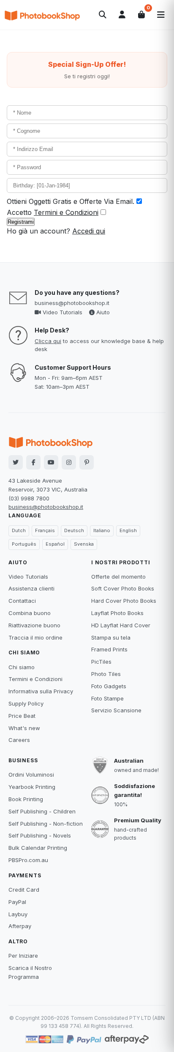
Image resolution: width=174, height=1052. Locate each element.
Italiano (101, 530)
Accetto (52, 212)
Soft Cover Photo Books (122, 588)
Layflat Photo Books (117, 613)
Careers (19, 739)
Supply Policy (26, 703)
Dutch (19, 530)
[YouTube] (51, 462)
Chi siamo (21, 667)
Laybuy (17, 914)
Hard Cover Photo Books (123, 600)
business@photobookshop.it (72, 302)
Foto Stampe (107, 698)
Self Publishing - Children (42, 811)
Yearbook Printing (31, 786)
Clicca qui (48, 341)
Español (55, 544)
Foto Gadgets (108, 686)
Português (24, 544)
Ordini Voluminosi (31, 774)
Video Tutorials (61, 312)
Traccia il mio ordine (35, 637)
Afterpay (19, 926)
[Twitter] (15, 462)
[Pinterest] (86, 462)
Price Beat (21, 715)
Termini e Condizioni (66, 212)
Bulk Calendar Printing (37, 847)
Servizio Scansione (116, 710)
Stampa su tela (110, 637)
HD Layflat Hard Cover (120, 625)
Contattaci (22, 600)
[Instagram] (69, 462)
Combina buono (29, 613)
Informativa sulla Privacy (40, 691)
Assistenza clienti (31, 588)
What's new (24, 728)
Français (45, 530)
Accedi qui (88, 231)
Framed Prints (109, 649)
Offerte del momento (118, 576)
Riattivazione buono (34, 625)
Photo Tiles (106, 673)
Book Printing (25, 799)
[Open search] (102, 15)
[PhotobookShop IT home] (42, 14)
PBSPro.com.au (28, 860)
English (128, 530)
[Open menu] (161, 15)
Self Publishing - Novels (39, 835)
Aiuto (102, 312)
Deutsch (74, 530)
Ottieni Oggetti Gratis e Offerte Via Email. (70, 201)
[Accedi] (122, 15)
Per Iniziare (23, 955)
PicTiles (101, 661)
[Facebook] (33, 462)
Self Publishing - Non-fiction (45, 823)
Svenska (84, 544)
